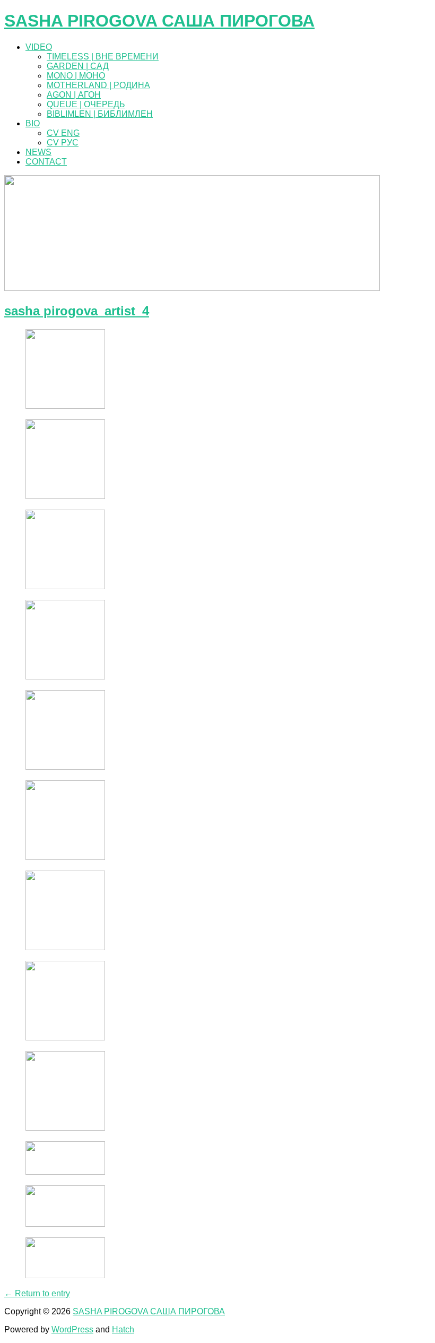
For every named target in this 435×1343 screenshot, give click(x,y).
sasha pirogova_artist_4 (76, 311)
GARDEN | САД (78, 66)
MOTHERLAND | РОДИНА (98, 85)
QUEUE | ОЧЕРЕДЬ (86, 104)
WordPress (72, 1329)
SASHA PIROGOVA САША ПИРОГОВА (159, 20)
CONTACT (46, 161)
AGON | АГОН (74, 94)
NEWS (38, 152)
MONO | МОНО (76, 75)
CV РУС (63, 142)
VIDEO (38, 46)
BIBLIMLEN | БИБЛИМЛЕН (100, 113)
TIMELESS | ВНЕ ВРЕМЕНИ (103, 56)
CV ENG (63, 132)
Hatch (123, 1329)
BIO (32, 123)
